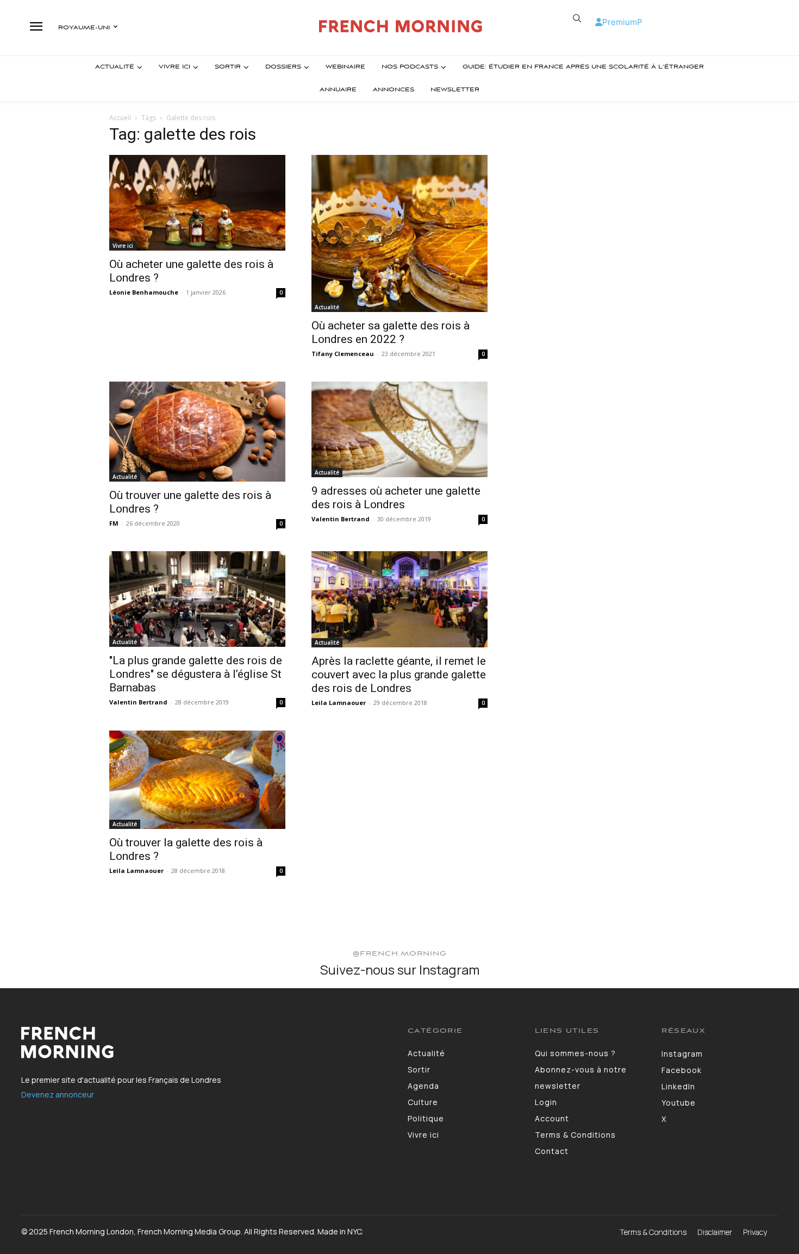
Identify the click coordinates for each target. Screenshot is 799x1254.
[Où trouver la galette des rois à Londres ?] (197, 780)
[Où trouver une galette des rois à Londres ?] (197, 432)
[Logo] (401, 26)
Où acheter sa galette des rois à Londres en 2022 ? (390, 332)
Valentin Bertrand (340, 519)
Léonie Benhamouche (143, 292)
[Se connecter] (598, 22)
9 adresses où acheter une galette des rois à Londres (395, 497)
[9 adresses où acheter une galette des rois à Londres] (399, 429)
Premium (619, 22)
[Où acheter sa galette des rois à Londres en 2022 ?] (399, 233)
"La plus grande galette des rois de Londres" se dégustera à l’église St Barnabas (195, 674)
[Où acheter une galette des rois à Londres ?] (197, 203)
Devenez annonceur (57, 1094)
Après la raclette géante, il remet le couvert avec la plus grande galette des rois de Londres (398, 674)
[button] (576, 18)
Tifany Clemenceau (342, 354)
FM (113, 523)
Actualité (327, 307)
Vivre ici (123, 245)
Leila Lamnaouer (338, 702)
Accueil (120, 117)
